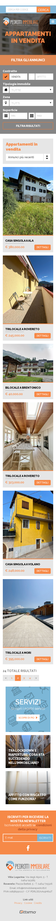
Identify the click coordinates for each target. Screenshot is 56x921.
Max (32, 116)
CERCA (43, 10)
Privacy (18, 903)
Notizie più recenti (6, 678)
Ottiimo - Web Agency (28, 913)
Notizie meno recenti (36, 678)
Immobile (6, 90)
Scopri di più (26, 717)
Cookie (28, 903)
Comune (6, 103)
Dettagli (42, 247)
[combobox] (31, 90)
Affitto (41, 77)
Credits (38, 903)
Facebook (28, 848)
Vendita (15, 77)
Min (6, 116)
